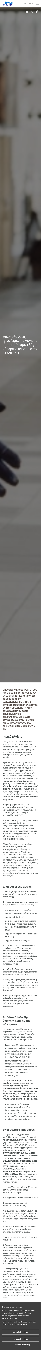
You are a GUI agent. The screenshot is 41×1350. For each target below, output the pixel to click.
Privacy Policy (22, 1324)
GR (30, 3)
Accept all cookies (20, 1332)
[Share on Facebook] (36, 12)
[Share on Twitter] (31, 12)
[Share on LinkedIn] (26, 12)
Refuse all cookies (20, 1339)
